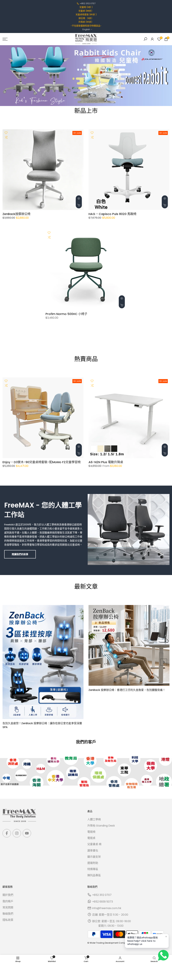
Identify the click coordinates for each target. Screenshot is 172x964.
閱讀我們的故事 (20, 554)
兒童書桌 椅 (94, 844)
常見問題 (8, 907)
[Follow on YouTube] (27, 833)
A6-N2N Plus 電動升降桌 (106, 462)
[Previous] (8, 662)
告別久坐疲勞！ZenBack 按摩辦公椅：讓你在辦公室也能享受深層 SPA (42, 725)
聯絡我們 (8, 914)
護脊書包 (92, 850)
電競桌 (91, 838)
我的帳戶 (8, 901)
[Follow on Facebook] (7, 833)
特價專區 (92, 869)
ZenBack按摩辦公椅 (16, 214)
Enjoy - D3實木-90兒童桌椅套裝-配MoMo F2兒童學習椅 (42, 462)
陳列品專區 (94, 875)
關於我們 (8, 895)
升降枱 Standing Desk (101, 826)
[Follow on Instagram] (17, 833)
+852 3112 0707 (87, 3)
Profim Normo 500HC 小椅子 (66, 314)
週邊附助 (92, 863)
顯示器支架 (94, 857)
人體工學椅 (94, 819)
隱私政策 (8, 920)
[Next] (163, 662)
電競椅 (91, 832)
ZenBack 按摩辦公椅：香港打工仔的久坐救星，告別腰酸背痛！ (127, 690)
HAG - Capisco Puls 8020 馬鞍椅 (112, 214)
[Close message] (166, 936)
